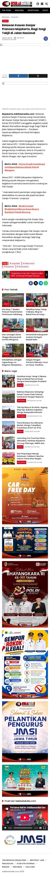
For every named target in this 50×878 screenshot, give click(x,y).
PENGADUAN (7, 863)
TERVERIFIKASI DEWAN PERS (14, 860)
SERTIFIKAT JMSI (37, 860)
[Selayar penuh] (44, 828)
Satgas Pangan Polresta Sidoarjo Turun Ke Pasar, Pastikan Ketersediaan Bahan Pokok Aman (37, 362)
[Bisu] (40, 828)
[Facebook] (31, 283)
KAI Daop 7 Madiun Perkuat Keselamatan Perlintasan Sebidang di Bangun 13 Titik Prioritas (12, 312)
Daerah (5, 21)
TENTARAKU (22, 401)
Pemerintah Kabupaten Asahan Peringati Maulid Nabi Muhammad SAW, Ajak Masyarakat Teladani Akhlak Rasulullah (37, 337)
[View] (38, 76)
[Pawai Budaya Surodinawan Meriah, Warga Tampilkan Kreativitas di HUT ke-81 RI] (8, 427)
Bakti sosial (29, 263)
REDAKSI (5, 867)
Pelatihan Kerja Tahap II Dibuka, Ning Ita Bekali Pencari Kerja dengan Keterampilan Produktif (36, 312)
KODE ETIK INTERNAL (26, 863)
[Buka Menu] (42, 3)
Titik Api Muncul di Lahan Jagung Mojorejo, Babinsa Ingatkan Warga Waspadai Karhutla (32, 410)
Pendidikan (22, 462)
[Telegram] (41, 283)
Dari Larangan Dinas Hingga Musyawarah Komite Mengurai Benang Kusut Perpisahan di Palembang (11, 337)
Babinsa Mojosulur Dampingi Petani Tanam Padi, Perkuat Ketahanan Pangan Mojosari (30, 394)
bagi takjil (16, 263)
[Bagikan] (46, 38)
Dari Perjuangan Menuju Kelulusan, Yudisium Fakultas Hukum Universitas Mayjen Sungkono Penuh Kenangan (30, 457)
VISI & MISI (30, 867)
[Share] (18, 76)
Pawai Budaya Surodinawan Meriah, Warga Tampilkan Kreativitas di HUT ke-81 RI (30, 425)
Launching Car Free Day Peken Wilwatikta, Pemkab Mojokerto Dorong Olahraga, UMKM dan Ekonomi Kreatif (31, 442)
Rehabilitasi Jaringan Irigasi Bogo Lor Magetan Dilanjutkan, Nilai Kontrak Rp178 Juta (12, 362)
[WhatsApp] (46, 283)
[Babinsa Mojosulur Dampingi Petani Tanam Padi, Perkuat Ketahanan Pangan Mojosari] (8, 396)
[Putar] (5, 828)
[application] (25, 817)
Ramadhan (23, 266)
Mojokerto (10, 266)
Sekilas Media (7, 38)
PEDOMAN (17, 867)
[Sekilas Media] (17, 3)
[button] (37, 3)
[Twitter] (36, 283)
